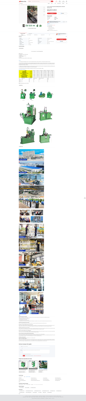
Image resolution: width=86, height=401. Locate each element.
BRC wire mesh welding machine (22, 380)
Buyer (51, 3)
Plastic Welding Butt (35, 392)
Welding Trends (44, 392)
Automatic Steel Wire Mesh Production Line (35, 380)
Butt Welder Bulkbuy (49, 392)
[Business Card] (66, 36)
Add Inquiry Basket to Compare (32, 28)
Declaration (50, 398)
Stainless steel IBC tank (21, 379)
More (19, 393)
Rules (66, 3)
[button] (52, 34)
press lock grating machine (46, 379)
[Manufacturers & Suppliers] (22, 1)
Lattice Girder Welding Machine (46, 380)
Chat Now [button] (63, 13)
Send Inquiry (51, 13)
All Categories (21, 3)
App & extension (59, 3)
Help (55, 3)
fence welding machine (57, 380)
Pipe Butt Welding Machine (28, 392)
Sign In (48, 30)
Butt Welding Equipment (33, 387)
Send (23, 355)
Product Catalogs (28, 376)
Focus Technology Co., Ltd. (38, 398)
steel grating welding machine (58, 379)
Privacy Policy (53, 398)
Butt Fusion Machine (21, 387)
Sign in (66, 1)
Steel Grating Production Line (34, 379)
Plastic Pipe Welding (27, 387)
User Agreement (46, 398)
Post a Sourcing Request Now (37, 355)
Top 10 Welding (39, 392)
